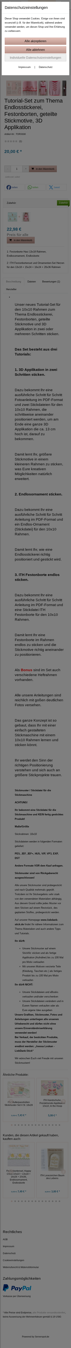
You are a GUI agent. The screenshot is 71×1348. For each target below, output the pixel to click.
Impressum (24, 67)
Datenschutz (46, 67)
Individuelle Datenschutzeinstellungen (35, 57)
